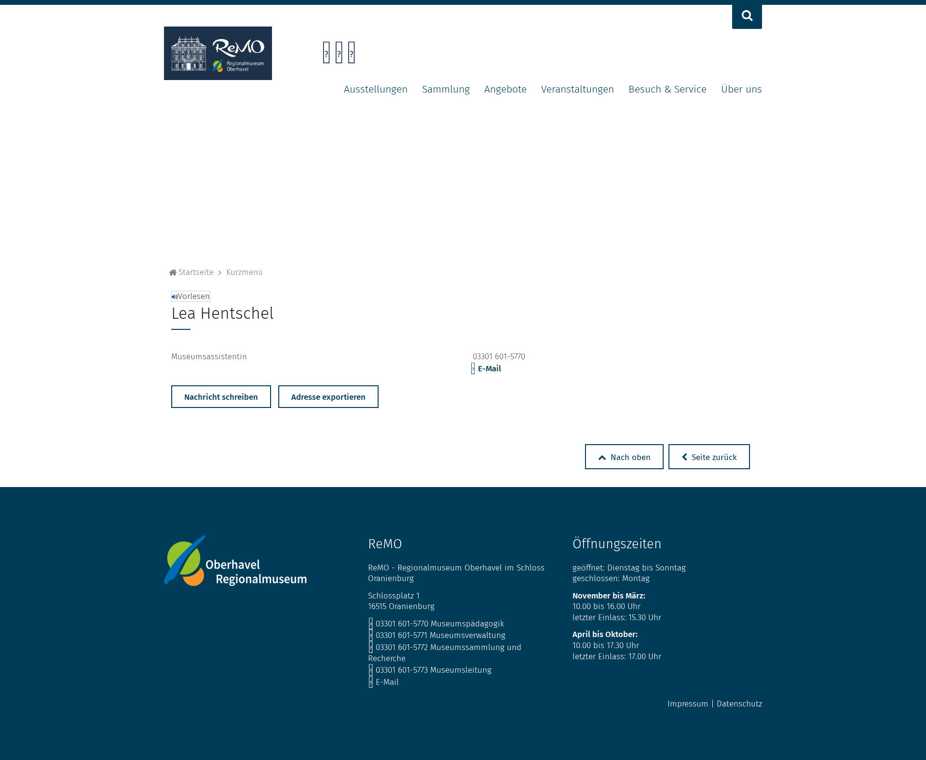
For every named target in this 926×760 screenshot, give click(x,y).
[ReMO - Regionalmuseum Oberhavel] (218, 77)
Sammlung (446, 89)
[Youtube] (351, 55)
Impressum (687, 704)
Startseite (196, 272)
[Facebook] (326, 55)
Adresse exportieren (328, 397)
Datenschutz (739, 704)
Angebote (505, 89)
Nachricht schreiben (221, 397)
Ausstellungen (376, 89)
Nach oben (629, 457)
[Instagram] (339, 55)
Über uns (741, 89)
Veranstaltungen (577, 89)
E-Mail (485, 369)
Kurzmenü (244, 272)
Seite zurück (713, 457)
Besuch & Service (667, 89)
